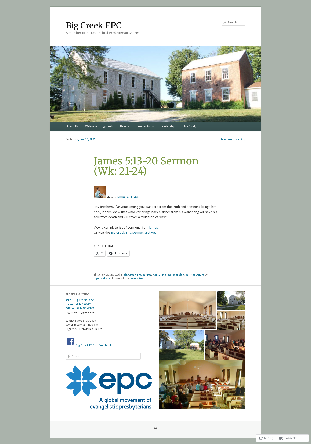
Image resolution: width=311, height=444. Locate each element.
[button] (109, 387)
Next (240, 139)
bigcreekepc (102, 278)
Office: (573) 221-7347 (80, 308)
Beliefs (124, 126)
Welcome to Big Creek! (99, 126)
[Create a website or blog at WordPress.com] (155, 429)
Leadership (168, 126)
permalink (136, 278)
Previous (224, 139)
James (153, 227)
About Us (72, 126)
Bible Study (189, 126)
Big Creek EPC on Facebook (94, 345)
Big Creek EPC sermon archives (134, 232)
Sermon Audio (145, 126)
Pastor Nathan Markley (168, 274)
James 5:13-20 (127, 196)
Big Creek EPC (94, 25)
